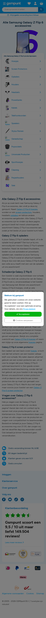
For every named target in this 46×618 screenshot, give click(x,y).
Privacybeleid (29, 309)
